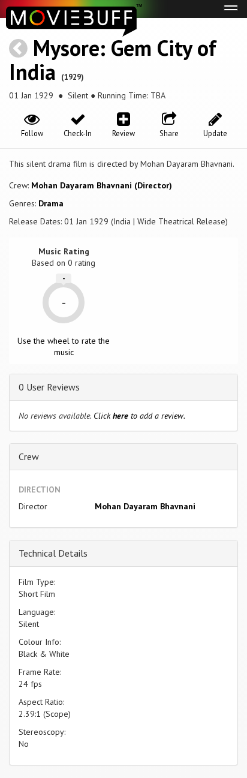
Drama (51, 203)
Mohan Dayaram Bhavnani (145, 506)
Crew (29, 456)
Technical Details (53, 553)
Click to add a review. (139, 415)
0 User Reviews (49, 387)
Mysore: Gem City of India (112, 60)
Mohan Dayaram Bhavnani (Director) (101, 185)
